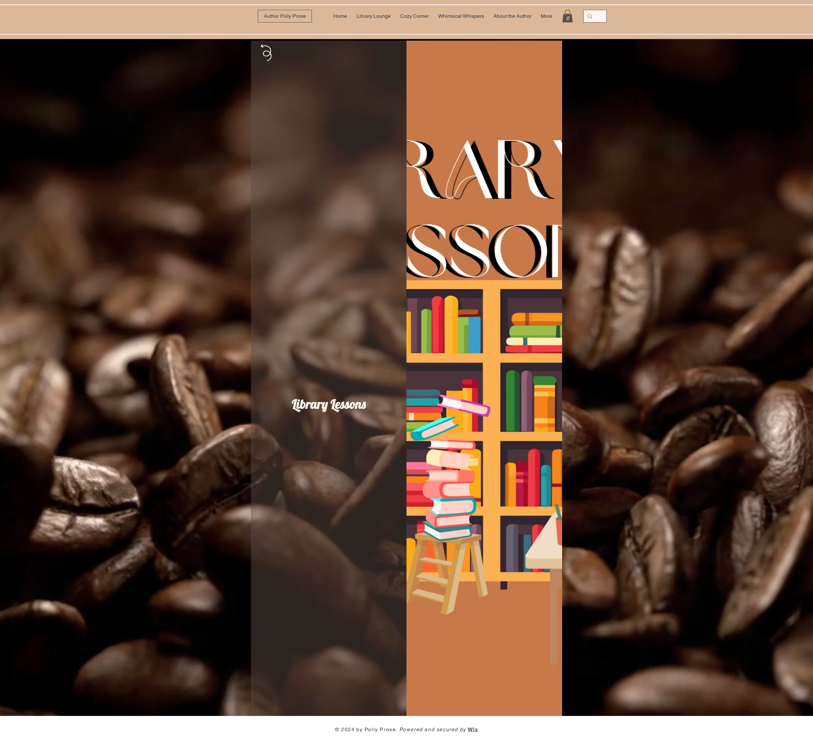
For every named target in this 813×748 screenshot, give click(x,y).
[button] (567, 16)
